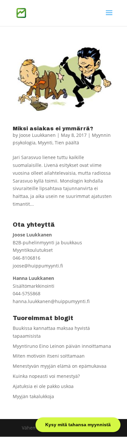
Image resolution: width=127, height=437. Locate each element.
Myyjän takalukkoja (33, 396)
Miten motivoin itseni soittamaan (49, 356)
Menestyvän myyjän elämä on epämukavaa (59, 366)
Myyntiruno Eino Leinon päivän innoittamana (62, 346)
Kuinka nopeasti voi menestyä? (46, 376)
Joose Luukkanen (37, 135)
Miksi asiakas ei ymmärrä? (53, 128)
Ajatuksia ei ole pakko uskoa (43, 386)
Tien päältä (67, 142)
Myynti (45, 142)
